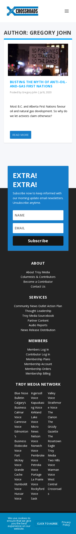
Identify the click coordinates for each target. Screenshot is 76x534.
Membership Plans (38, 359)
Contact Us (38, 286)
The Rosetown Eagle (54, 441)
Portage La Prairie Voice (37, 479)
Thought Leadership (38, 311)
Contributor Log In (38, 354)
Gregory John (29, 92)
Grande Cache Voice (19, 474)
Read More (20, 135)
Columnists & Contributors (38, 277)
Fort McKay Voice (18, 460)
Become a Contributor (38, 282)
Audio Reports (38, 325)
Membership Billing (38, 373)
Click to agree (47, 523)
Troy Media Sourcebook (38, 316)
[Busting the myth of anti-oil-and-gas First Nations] (38, 60)
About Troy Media (38, 272)
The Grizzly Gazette (53, 426)
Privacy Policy (66, 523)
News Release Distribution (38, 330)
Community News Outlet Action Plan (38, 306)
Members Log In (38, 349)
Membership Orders (38, 369)
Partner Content (38, 320)
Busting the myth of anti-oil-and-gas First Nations (38, 84)
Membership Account (38, 364)
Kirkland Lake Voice (36, 417)
